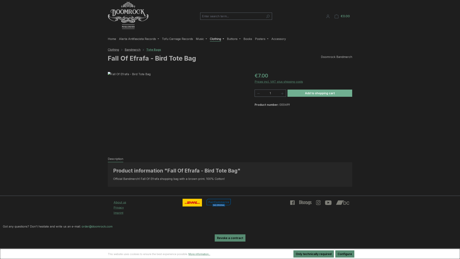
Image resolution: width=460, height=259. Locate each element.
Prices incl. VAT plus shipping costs (279, 81)
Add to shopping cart (320, 93)
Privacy (119, 207)
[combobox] (232, 16)
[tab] (115, 159)
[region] (177, 110)
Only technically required (314, 254)
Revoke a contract (230, 238)
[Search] (268, 16)
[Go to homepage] (128, 15)
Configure (345, 254)
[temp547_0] (177, 110)
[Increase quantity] (282, 93)
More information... (199, 254)
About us (120, 202)
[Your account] (328, 16)
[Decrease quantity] (258, 93)
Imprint (118, 213)
